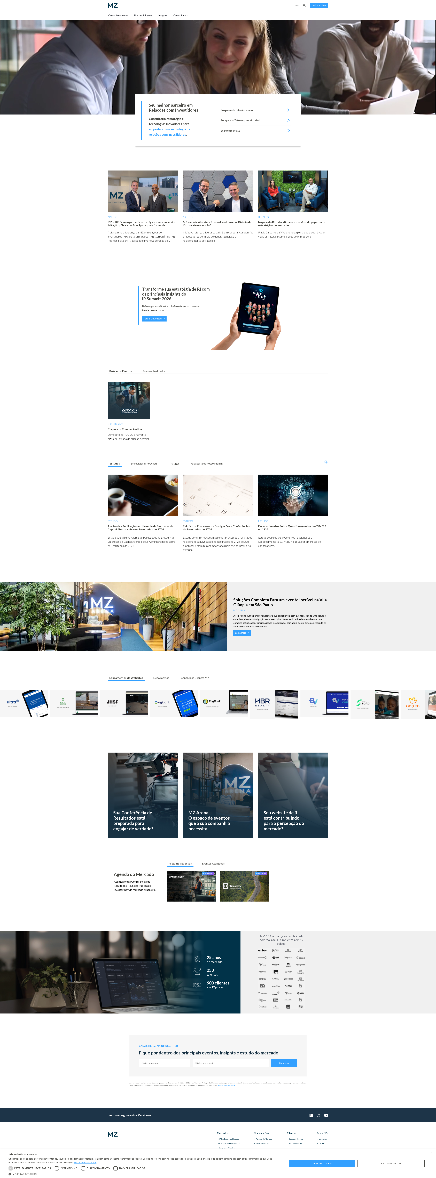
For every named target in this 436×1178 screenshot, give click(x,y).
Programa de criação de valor (237, 110)
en (297, 5)
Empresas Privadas (227, 1148)
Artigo (113, 217)
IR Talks (263, 217)
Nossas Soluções (143, 15)
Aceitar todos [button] (322, 1163)
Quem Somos (180, 15)
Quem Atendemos (118, 15)
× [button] (431, 1153)
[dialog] (218, 1163)
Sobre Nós (322, 1133)
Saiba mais (240, 632)
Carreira (322, 1143)
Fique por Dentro (263, 1133)
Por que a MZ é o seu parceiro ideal (240, 120)
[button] (304, 5)
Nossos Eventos (262, 1143)
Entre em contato (230, 130)
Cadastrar (284, 1062)
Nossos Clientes (295, 1143)
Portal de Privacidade (85, 1162)
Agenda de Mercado (264, 1139)
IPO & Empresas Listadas (229, 1139)
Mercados (222, 1133)
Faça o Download (153, 318)
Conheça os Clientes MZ (195, 677)
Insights (162, 15)
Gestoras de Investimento (229, 1143)
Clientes (291, 1133)
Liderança (323, 1139)
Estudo (113, 521)
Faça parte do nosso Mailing (207, 463)
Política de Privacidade (226, 1085)
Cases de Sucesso (296, 1139)
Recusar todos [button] (391, 1163)
